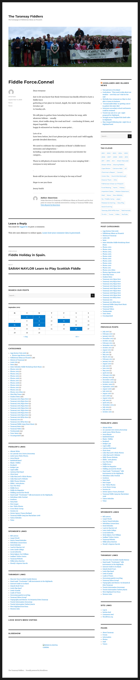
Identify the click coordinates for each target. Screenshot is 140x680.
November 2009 (108, 382)
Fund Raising (106, 187)
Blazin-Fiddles (15, 463)
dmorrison (12, 96)
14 (14, 325)
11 (64, 321)
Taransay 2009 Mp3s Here (19, 415)
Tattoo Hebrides (16, 518)
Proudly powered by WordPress (37, 670)
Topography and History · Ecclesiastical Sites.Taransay (29, 600)
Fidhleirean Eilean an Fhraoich (21, 358)
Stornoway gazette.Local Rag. (20, 595)
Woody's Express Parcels (19, 563)
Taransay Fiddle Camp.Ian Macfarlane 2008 (25, 515)
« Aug (26, 337)
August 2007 (107, 393)
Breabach (13, 465)
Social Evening (107, 206)
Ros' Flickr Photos (16, 506)
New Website (117, 195)
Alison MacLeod (122, 161)
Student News (15, 397)
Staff (104, 642)
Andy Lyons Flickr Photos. (19, 456)
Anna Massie (14, 458)
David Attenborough (118, 176)
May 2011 (106, 354)
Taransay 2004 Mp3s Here (19, 404)
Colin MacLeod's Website (19, 479)
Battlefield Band (15, 460)
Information (107, 637)
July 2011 (106, 352)
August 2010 (107, 364)
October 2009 (107, 384)
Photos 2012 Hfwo (16, 392)
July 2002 (106, 410)
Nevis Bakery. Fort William (19, 554)
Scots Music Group (16, 509)
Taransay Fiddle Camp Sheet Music (22, 424)
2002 (108, 153)
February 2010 (107, 375)
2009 (120, 157)
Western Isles (15, 609)
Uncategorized (15, 436)
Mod (103, 195)
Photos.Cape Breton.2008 (21, 355)
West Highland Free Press (19, 607)
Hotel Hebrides (15, 545)
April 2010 (106, 373)
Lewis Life (13, 362)
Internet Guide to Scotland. (19, 584)
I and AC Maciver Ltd (17, 547)
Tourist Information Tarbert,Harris (22, 604)
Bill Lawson (14, 536)
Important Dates (107, 191)
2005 (126, 153)
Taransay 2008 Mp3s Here (19, 413)
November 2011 (108, 345)
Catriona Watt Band (17, 472)
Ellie (115, 180)
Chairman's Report (108, 172)
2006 (103, 157)
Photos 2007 (14, 381)
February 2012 (107, 343)
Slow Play (120, 203)
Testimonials (14, 431)
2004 (120, 153)
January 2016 (107, 336)
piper (118, 199)
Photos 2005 (14, 376)
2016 (108, 161)
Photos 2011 (14, 390)
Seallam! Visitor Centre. (18, 556)
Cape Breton (106, 168)
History (121, 187)
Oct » (77, 337)
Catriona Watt (117, 168)
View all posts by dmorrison (50, 205)
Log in (105, 610)
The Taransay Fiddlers (25, 16)
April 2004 (106, 403)
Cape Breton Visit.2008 (18, 353)
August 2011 (107, 350)
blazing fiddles (118, 164)
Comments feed (108, 614)
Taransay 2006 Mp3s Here (19, 408)
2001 (103, 153)
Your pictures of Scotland (111, 90)
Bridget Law (14, 467)
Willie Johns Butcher (17, 561)
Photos (105, 639)
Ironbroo (13, 499)
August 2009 (107, 389)
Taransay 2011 (15, 420)
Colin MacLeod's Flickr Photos (21, 477)
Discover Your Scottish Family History (23, 579)
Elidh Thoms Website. (17, 481)
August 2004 (107, 398)
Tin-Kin (104, 214)
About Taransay (108, 633)
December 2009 (108, 380)
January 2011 (107, 361)
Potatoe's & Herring (108, 203)
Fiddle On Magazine (17, 490)
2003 (114, 153)
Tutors (105, 644)
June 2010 (106, 368)
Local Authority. (15, 552)
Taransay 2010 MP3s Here (19, 417)
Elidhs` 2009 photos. (17, 483)
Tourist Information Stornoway (21, 602)
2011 (103, 161)
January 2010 (107, 377)
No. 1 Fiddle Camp (108, 199)
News (10, 103)
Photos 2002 (14, 369)
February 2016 (108, 334)
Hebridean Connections (18, 543)
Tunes (111, 214)
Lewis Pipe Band (16, 588)
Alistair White (15, 451)
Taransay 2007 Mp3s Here (19, 410)
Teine (12, 520)
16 (39, 325)
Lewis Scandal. (15, 590)
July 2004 (106, 400)
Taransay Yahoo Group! (18, 597)
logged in (24, 227)
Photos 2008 (14, 383)
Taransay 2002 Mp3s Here (19, 399)
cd (125, 168)
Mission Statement (122, 191)
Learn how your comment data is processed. (61, 233)
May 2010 (106, 371)
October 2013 (107, 341)
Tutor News (14, 433)
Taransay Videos (16, 429)
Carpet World (14, 538)
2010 (126, 157)
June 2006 (106, 396)
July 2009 (106, 391)
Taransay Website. (16, 559)
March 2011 (107, 357)
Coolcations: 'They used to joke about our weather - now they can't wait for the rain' (117, 94)
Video (117, 214)
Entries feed (107, 612)
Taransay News (15, 426)
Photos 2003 (14, 371)
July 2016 (106, 332)
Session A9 (14, 511)
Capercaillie (14, 470)
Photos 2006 (14, 378)
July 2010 (106, 366)
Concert (120, 172)
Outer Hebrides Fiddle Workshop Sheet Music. (26, 367)
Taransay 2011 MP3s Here (19, 422)
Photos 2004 (14, 374)
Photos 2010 (14, 387)
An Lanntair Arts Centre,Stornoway (22, 454)
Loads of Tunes (15, 593)
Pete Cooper (14, 504)
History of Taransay (17, 360)
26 (76, 329)
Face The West (15, 486)
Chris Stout (14, 474)
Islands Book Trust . (17, 586)
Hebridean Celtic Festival (18, 497)
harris (115, 187)
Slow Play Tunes (16, 394)
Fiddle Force (14, 488)
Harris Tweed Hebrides (18, 540)
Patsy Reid (13, 502)
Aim (113, 161)
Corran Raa (105, 176)
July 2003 (106, 407)
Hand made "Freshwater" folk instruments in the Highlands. (31, 495)
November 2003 (108, 405)
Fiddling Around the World (19, 493)
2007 (109, 157)
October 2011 (107, 348)
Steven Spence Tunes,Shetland (21, 513)
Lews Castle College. (17, 550)
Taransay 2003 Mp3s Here (19, 401)
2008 (115, 157)
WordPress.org (108, 617)
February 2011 (107, 359)
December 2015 (108, 338)
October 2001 (107, 412)
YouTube (125, 214)
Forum (105, 635)
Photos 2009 (14, 385)
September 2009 (108, 387)
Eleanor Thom (107, 180)
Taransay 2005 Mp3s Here (19, 406)
